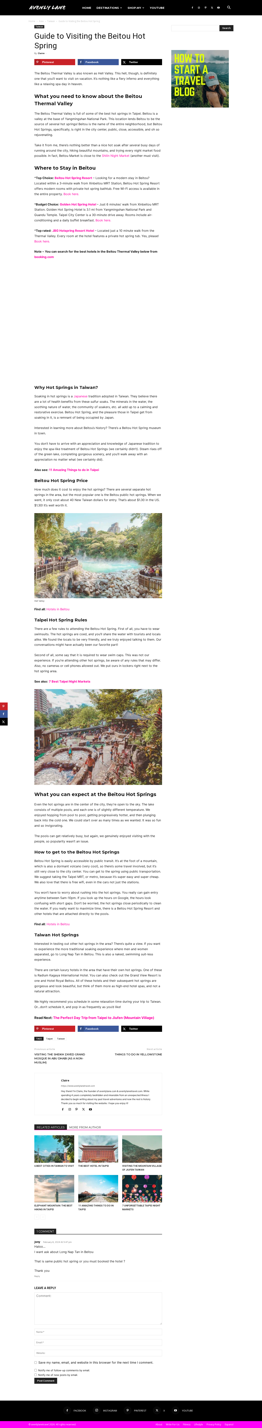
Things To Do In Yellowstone (138, 1054)
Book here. (71, 194)
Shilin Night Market (115, 156)
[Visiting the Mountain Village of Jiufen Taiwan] (142, 1149)
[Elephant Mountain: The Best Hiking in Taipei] (54, 1188)
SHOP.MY (134, 8)
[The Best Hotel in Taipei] (98, 1149)
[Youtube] (218, 7)
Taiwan (51, 21)
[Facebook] (192, 7)
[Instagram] (199, 7)
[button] (228, 8)
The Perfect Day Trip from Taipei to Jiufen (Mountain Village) (103, 1018)
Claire (41, 53)
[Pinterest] (205, 7)
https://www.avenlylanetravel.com (78, 1086)
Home (86, 8)
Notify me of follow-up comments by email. (64, 1370)
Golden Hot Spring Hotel (78, 204)
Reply (37, 1276)
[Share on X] (4, 722)
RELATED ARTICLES (51, 1127)
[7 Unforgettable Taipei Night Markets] (142, 1188)
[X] (212, 7)
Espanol (229, 1424)
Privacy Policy (214, 1424)
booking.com (44, 257)
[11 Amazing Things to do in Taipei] (98, 1188)
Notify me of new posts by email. (58, 1374)
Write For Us (172, 1424)
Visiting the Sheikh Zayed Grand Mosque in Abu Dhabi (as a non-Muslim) (59, 1058)
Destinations (107, 8)
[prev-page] (36, 1217)
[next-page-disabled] (42, 1217)
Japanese (80, 396)
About (159, 1424)
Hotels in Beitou (57, 609)
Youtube (157, 8)
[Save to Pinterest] (4, 706)
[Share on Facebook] (4, 714)
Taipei (49, 1038)
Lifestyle (198, 1424)
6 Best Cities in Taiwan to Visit (54, 1165)
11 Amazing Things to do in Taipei (74, 470)
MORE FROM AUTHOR (85, 1127)
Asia (41, 21)
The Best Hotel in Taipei (93, 1165)
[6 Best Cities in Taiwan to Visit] (54, 1149)
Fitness (186, 1424)
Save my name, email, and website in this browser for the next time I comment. (95, 1362)
